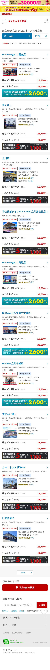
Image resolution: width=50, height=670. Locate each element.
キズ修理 (14, 611)
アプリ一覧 (6, 652)
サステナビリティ (30, 652)
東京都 (21, 611)
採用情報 (28, 633)
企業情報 (6, 633)
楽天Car (5, 611)
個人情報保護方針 (17, 633)
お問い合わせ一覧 (17, 652)
